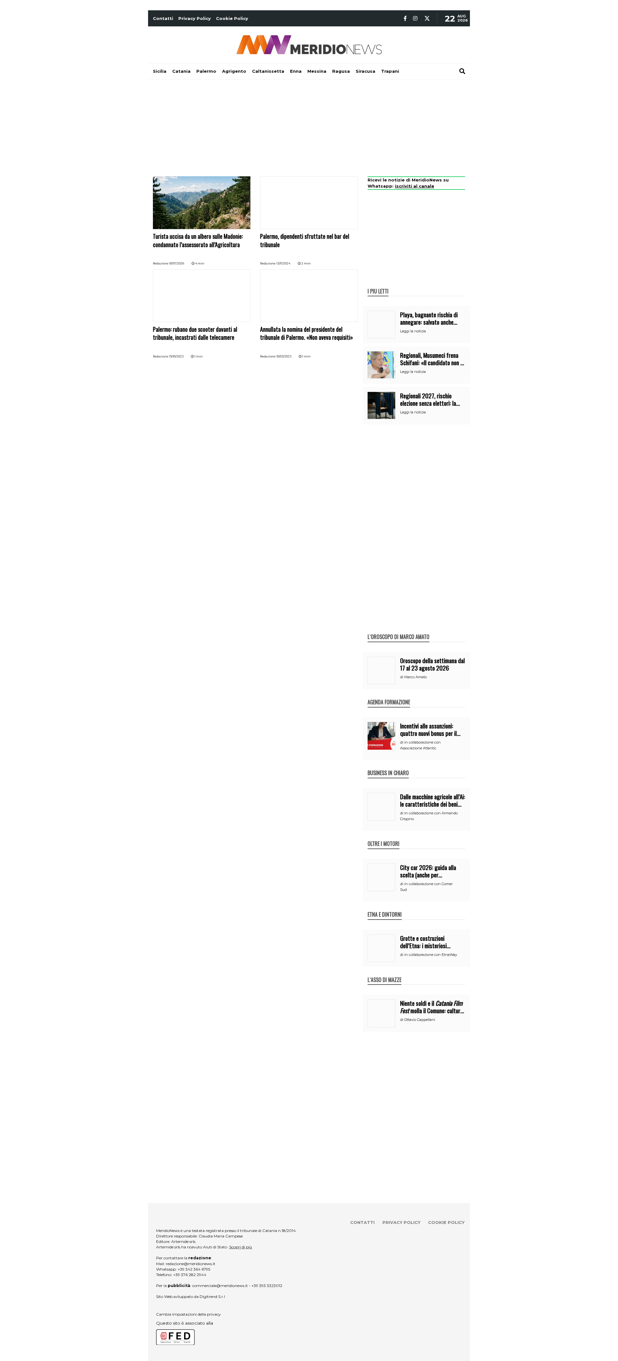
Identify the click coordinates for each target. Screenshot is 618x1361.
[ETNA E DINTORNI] (385, 907)
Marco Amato (415, 677)
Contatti (163, 18)
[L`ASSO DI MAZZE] (384, 973)
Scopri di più (240, 1247)
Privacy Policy (194, 18)
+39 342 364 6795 (194, 1269)
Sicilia (159, 71)
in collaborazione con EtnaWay (430, 954)
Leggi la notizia (413, 331)
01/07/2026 (176, 263)
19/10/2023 (176, 356)
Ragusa (341, 71)
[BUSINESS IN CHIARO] (388, 766)
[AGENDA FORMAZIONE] (389, 695)
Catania (181, 71)
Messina (316, 71)
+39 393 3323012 (266, 1285)
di (402, 677)
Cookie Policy (232, 18)
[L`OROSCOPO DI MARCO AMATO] (398, 630)
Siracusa (365, 71)
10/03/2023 (283, 356)
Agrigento (234, 71)
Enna (296, 71)
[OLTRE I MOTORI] (383, 836)
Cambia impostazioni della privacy (188, 1314)
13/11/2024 (283, 263)
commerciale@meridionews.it (220, 1285)
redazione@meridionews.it (190, 1263)
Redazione (160, 263)
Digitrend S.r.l (212, 1296)
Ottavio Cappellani (419, 1019)
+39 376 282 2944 (189, 1274)
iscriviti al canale (414, 186)
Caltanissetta (268, 71)
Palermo (206, 71)
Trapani (390, 71)
